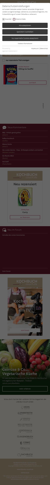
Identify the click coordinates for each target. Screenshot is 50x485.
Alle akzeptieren (25, 25)
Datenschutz (44, 48)
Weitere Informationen (25, 43)
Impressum (35, 48)
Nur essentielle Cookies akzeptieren (25, 38)
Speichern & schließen (25, 32)
